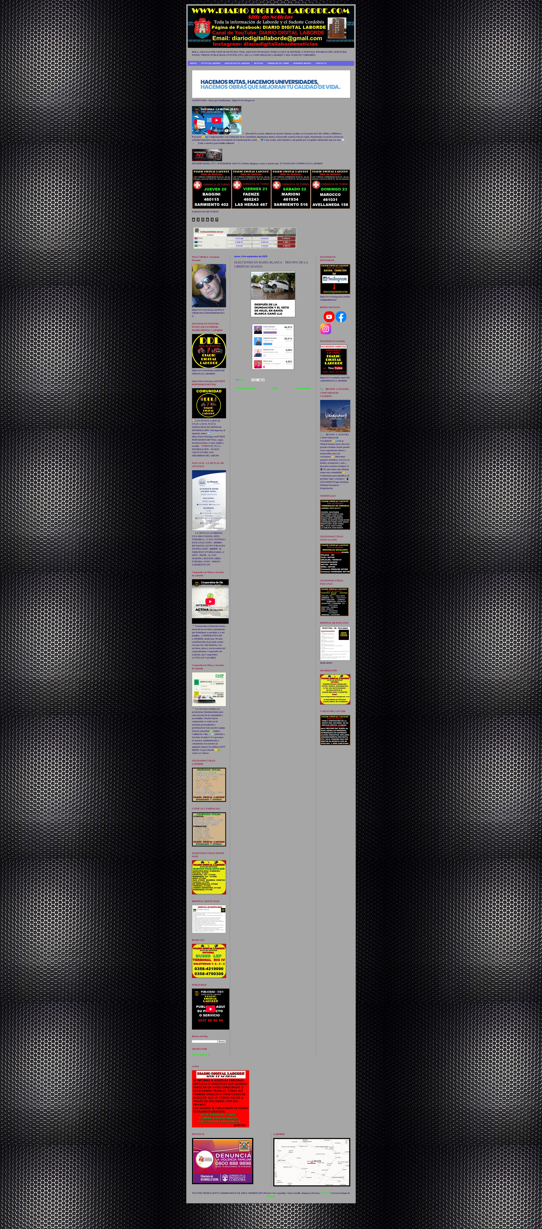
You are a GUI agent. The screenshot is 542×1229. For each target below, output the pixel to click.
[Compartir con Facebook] (260, 380)
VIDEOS (193, 63)
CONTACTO (320, 63)
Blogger (270, 1196)
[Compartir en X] (257, 380)
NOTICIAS (258, 63)
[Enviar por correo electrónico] (252, 380)
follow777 (325, 1193)
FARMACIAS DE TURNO (278, 63)
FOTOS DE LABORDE (211, 63)
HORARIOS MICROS (302, 63)
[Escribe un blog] (255, 380)
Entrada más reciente (245, 388)
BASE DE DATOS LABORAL (237, 63)
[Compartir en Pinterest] (263, 380)
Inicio (275, 388)
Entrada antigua (303, 388)
